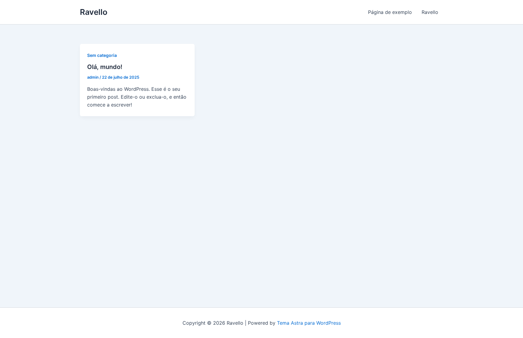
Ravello (93, 12)
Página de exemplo (390, 12)
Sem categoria (102, 55)
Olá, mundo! (104, 67)
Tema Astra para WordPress (309, 323)
